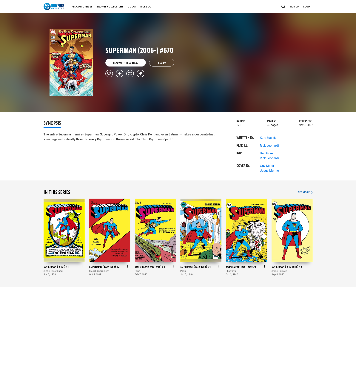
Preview (162, 63)
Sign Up (294, 6)
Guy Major (267, 166)
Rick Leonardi (269, 145)
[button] (283, 6)
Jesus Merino (269, 170)
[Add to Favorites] (109, 73)
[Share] (140, 73)
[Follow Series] (130, 73)
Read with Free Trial (125, 63)
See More (305, 192)
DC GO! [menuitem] (132, 6)
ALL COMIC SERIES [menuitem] (82, 6)
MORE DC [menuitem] (145, 6)
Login (306, 6)
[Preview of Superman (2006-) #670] (71, 62)
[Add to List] (119, 73)
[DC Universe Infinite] (54, 6)
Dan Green (267, 153)
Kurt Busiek (268, 138)
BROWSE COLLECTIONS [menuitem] (110, 6)
